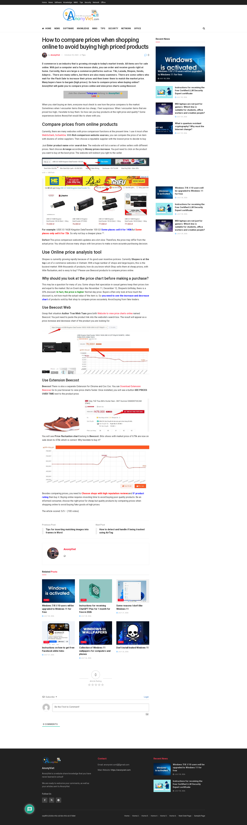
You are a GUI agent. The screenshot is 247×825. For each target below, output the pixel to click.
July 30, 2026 (48, 616)
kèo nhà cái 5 (65, 816)
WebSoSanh (48, 135)
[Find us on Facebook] (44, 800)
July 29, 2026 (181, 117)
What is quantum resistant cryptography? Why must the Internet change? (189, 126)
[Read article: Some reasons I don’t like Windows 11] (132, 591)
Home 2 (135, 816)
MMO (76, 2)
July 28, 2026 (85, 616)
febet (73, 816)
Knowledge (67, 2)
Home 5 (163, 816)
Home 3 (145, 816)
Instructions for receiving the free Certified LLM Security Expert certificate (190, 90)
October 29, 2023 (71, 55)
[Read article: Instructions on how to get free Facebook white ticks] (58, 633)
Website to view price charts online (115, 313)
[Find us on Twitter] (51, 800)
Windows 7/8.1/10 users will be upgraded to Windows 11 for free (58, 608)
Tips (81, 2)
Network (96, 2)
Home (44, 2)
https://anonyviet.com (121, 770)
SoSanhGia (60, 135)
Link (94, 96)
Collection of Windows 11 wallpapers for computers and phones (94, 650)
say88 (44, 816)
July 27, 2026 (123, 613)
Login (146, 697)
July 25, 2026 (123, 652)
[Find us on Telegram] (58, 800)
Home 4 (154, 816)
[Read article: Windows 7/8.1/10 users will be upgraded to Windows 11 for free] (58, 591)
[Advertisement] (180, 161)
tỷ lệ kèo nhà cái (53, 816)
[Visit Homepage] (80, 14)
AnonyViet (55, 55)
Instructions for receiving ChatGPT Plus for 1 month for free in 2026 (94, 608)
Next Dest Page (185, 816)
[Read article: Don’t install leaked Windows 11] (132, 633)
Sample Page (199, 816)
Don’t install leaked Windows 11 (132, 647)
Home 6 (172, 816)
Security (88, 2)
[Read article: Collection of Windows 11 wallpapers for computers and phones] (95, 633)
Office (103, 2)
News (50, 2)
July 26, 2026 (85, 658)
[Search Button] (204, 28)
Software (58, 2)
